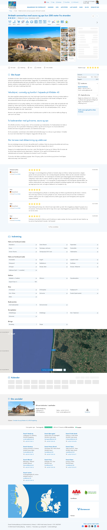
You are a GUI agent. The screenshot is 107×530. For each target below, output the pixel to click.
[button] (53, 350)
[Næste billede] (97, 22)
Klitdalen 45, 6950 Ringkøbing (29, 420)
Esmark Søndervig (83, 87)
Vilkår (106, 372)
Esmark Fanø (48, 460)
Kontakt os (28, 527)
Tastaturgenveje (84, 372)
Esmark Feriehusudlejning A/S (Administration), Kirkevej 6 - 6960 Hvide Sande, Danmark (30, 524)
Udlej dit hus (95, 7)
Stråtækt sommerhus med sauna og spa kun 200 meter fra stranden (31, 11)
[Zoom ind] (104, 366)
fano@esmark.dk (49, 465)
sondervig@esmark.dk (65, 412)
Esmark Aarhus (27, 473)
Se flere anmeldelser (54, 227)
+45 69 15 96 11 (65, 410)
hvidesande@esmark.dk (71, 439)
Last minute (73, 7)
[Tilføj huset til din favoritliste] (97, 16)
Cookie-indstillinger (52, 527)
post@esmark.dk (27, 478)
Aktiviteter (64, 7)
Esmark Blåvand (27, 460)
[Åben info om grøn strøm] (66, 22)
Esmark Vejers (70, 446)
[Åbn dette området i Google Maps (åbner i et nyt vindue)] (2, 372)
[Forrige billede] (10, 44)
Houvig (26, 18)
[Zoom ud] (104, 369)
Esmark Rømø (69, 460)
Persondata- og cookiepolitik (39, 527)
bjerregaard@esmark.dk (50, 439)
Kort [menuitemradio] (97, 331)
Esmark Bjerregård (50, 433)
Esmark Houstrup (28, 446)
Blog (81, 7)
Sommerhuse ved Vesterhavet (36, 7)
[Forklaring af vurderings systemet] (12, 18)
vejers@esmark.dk (70, 452)
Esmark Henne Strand (51, 446)
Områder (50, 7)
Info (57, 7)
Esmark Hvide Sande (71, 433)
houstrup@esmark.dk (28, 452)
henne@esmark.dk (49, 452)
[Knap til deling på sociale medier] (93, 16)
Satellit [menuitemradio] (103, 331)
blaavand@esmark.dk (28, 465)
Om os (87, 7)
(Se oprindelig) (17, 174)
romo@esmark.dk (70, 465)
